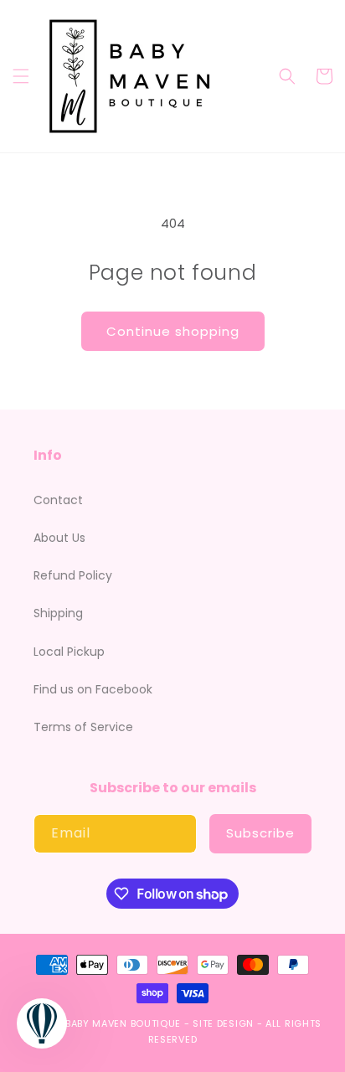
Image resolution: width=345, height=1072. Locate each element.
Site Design (223, 1023)
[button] (21, 76)
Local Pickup (69, 651)
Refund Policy (72, 575)
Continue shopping (172, 331)
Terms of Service (83, 727)
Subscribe (260, 833)
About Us (59, 537)
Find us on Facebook (92, 689)
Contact (58, 500)
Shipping (58, 613)
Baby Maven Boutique (123, 1023)
